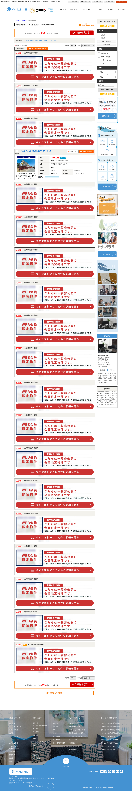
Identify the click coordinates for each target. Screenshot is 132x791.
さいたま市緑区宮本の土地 (109, 743)
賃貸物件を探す (38, 751)
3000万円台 (56, 739)
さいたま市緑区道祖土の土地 (110, 726)
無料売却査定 (73, 749)
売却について (74, 9)
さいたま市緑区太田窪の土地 (110, 730)
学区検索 (36, 728)
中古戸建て (56, 726)
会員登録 (110, 9)
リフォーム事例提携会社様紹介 (14, 747)
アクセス (112, 370)
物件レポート (37, 745)
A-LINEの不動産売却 (75, 723)
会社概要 (100, 9)
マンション (56, 730)
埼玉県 (103, 38)
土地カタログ (37, 738)
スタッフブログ (14, 739)
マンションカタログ (39, 742)
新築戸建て (56, 723)
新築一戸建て (30, 40)
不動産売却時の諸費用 (76, 733)
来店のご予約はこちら (37, 786)
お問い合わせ (121, 9)
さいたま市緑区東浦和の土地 (110, 723)
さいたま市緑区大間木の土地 (110, 733)
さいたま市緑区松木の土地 (109, 746)
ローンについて (87, 9)
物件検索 (63, 9)
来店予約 (98, 1)
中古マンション (48, 40)
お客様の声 (12, 733)
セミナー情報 (13, 736)
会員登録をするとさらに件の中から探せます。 (43, 33)
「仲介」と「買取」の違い (77, 730)
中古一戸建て (38, 40)
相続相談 (72, 743)
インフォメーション (15, 726)
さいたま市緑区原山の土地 (109, 736)
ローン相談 (36, 758)
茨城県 (103, 35)
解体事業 (12, 755)
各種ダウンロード (15, 761)
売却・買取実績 (74, 746)
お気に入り (86, 1)
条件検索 (36, 735)
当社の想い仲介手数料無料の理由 (40, 724)
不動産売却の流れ (74, 726)
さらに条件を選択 (108, 89)
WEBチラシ (36, 748)
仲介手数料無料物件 (59, 743)
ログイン (121, 1)
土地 (55, 40)
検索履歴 (110, 1)
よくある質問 (73, 739)
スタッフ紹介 (13, 730)
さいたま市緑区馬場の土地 (109, 749)
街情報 (11, 758)
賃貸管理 (12, 751)
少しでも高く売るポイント (77, 736)
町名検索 (36, 732)
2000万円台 (56, 736)
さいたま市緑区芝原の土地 (109, 739)
